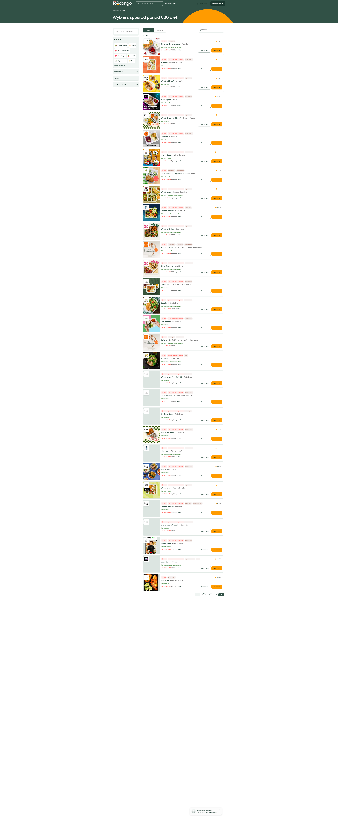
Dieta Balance (166, 395)
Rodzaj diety (118, 39)
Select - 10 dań (167, 247)
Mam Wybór (166, 99)
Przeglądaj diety (170, 3)
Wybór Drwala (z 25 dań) (171, 118)
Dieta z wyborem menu (170, 44)
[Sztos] (146, 97)
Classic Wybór (167, 284)
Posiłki (116, 78)
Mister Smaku (179, 155)
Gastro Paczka (176, 62)
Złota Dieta (174, 303)
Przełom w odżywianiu (184, 284)
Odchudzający (167, 210)
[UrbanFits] (146, 78)
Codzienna (165, 321)
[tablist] (154, 30)
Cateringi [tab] (160, 30)
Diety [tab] (148, 30)
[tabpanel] (183, 315)
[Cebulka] (146, 170)
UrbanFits (179, 81)
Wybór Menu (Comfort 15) (171, 377)
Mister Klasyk (166, 155)
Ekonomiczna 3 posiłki (170, 525)
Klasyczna (165, 580)
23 (216, 595)
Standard (164, 62)
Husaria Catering (180, 192)
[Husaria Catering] (146, 189)
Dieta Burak (176, 321)
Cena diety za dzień (120, 84)
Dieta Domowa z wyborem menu (174, 173)
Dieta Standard (167, 266)
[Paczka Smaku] (146, 577)
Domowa (164, 136)
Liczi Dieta (180, 229)
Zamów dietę (216, 3)
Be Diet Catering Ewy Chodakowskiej (189, 247)
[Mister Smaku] (146, 152)
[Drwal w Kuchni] (146, 115)
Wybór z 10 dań (167, 229)
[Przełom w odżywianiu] (146, 281)
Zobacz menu (204, 50)
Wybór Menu (166, 192)
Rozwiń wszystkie (119, 65)
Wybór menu (166, 488)
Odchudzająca (167, 414)
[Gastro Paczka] (146, 60)
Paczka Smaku (177, 580)
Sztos (175, 99)
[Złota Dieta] (146, 300)
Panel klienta (204, 3)
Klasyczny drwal (167, 432)
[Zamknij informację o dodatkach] (219, 810)
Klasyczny (165, 451)
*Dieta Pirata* (180, 210)
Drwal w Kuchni (189, 118)
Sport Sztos (165, 562)
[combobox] (211, 30)
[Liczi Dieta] (146, 226)
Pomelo (185, 44)
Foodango (116, 10)
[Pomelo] (146, 41)
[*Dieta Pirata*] (146, 207)
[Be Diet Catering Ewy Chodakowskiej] (146, 244)
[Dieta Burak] (146, 318)
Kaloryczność (118, 71)
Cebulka (192, 173)
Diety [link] (123, 10)
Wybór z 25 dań (167, 81)
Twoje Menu (175, 136)
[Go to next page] (221, 594)
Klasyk (163, 469)
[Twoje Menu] (146, 134)
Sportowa (165, 358)
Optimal (164, 340)
